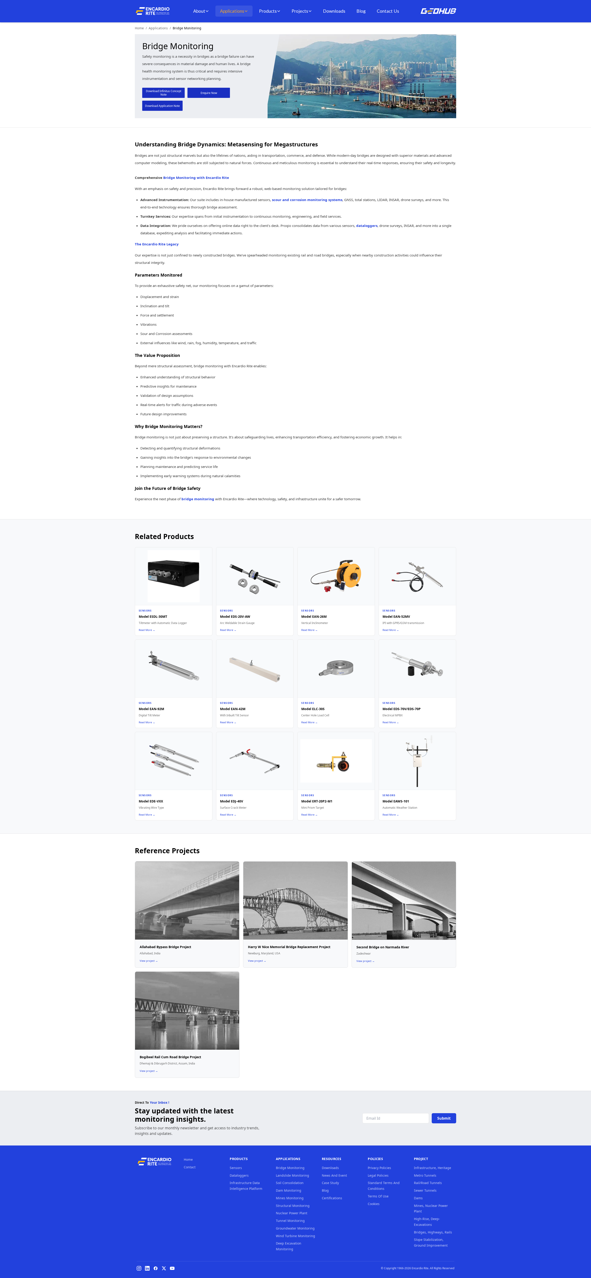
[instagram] (139, 1268)
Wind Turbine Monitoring (295, 1236)
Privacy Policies (379, 1168)
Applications (232, 11)
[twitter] (164, 1268)
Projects (300, 11)
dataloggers (366, 225)
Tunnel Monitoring (290, 1220)
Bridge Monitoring (290, 1168)
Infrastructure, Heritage (432, 1168)
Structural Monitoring (293, 1205)
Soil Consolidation (290, 1183)
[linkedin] (147, 1268)
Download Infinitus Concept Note (163, 92)
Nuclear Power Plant (291, 1213)
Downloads (334, 11)
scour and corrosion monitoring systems (307, 199)
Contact (190, 1167)
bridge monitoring (197, 499)
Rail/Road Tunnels (428, 1183)
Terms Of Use (378, 1196)
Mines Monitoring (290, 1198)
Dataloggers (239, 1175)
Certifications (332, 1198)
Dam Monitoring (288, 1190)
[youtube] (172, 1268)
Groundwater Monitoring (295, 1228)
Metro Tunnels (425, 1175)
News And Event (334, 1175)
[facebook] (155, 1268)
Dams (418, 1198)
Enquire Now (209, 93)
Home (139, 28)
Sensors (236, 1168)
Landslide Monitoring (292, 1175)
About (199, 11)
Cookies (374, 1204)
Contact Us (388, 11)
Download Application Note (162, 106)
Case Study (330, 1183)
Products (268, 11)
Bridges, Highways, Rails (433, 1232)
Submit (444, 1118)
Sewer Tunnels (425, 1190)
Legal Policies (378, 1175)
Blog (361, 11)
